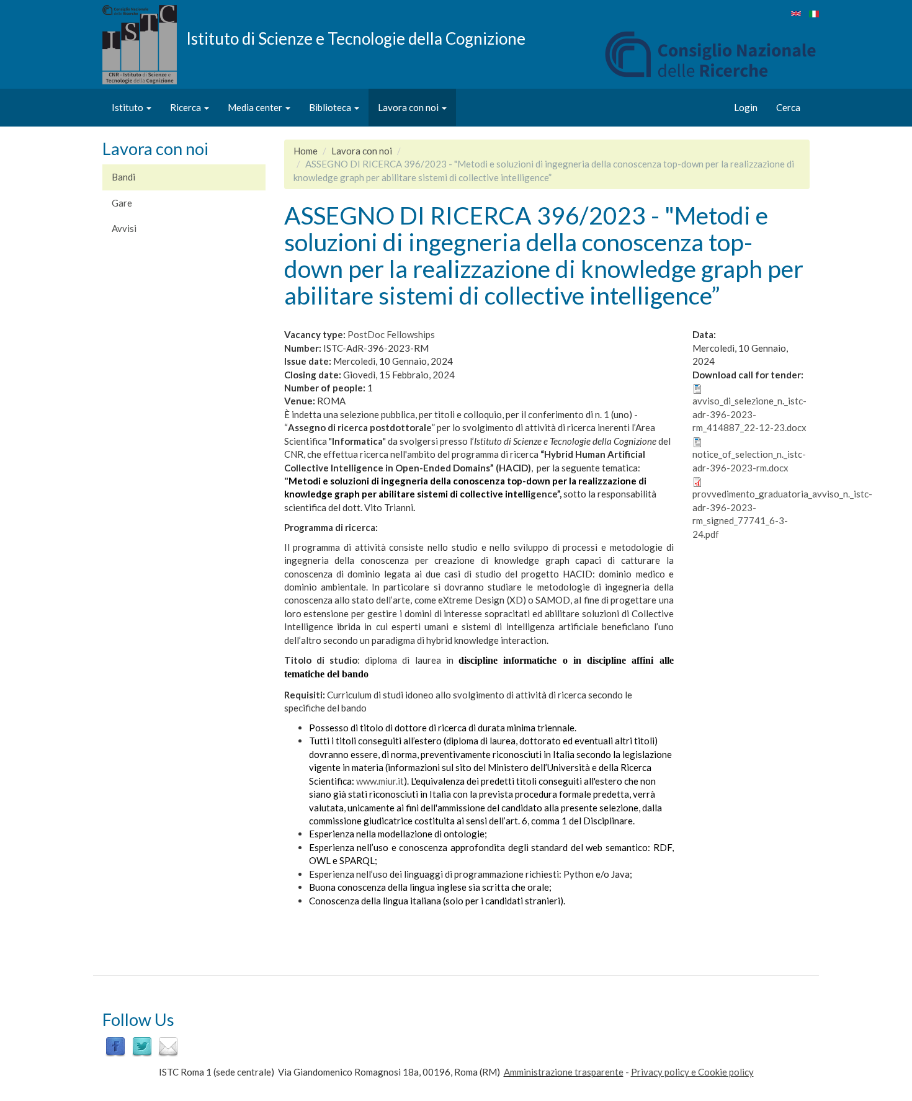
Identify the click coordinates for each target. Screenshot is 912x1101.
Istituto (128, 107)
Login (746, 107)
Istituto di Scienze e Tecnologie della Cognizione (355, 38)
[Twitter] (142, 1045)
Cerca (788, 107)
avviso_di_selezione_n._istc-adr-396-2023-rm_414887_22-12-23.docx (749, 414)
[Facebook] (115, 1045)
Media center (256, 107)
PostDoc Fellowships (391, 334)
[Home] (144, 44)
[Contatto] (168, 1045)
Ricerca (186, 107)
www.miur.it (380, 781)
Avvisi (124, 228)
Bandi (123, 176)
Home (305, 150)
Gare (122, 202)
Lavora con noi (409, 107)
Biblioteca (331, 107)
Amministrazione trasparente (564, 1071)
